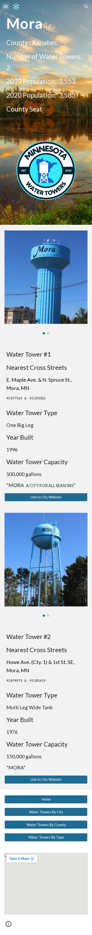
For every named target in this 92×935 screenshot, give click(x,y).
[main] (46, 23)
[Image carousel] (46, 282)
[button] (5, 6)
